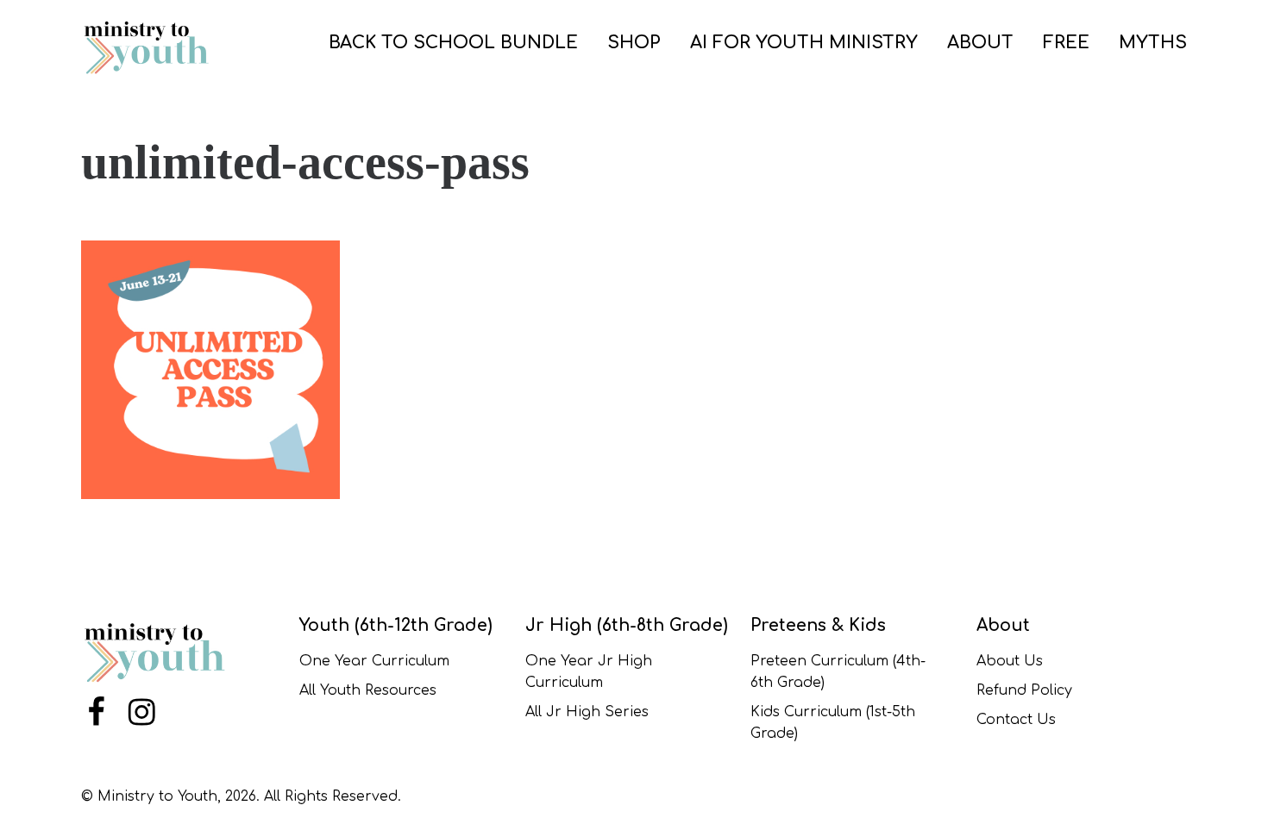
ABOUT (980, 43)
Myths (1153, 43)
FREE (1066, 43)
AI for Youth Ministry (804, 43)
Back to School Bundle (453, 43)
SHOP (634, 43)
